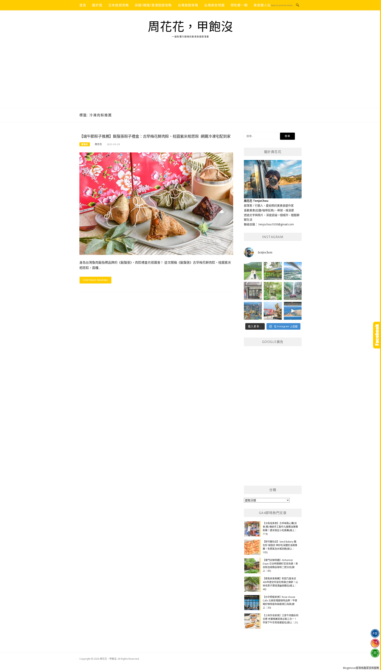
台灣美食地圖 (214, 5)
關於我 (97, 5)
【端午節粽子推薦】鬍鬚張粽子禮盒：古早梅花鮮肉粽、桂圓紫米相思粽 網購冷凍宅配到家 (155, 136)
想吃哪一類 (239, 5)
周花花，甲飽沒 (190, 27)
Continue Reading (95, 280)
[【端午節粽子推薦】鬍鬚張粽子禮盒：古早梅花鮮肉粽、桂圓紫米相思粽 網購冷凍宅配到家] (156, 203)
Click (377, 335)
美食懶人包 (262, 5)
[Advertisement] (190, 78)
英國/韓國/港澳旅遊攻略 (153, 5)
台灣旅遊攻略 (188, 5)
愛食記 (84, 144)
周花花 (98, 144)
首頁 (82, 5)
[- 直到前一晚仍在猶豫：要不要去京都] (273, 291)
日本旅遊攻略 (118, 5)
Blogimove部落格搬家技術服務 (361, 668)
